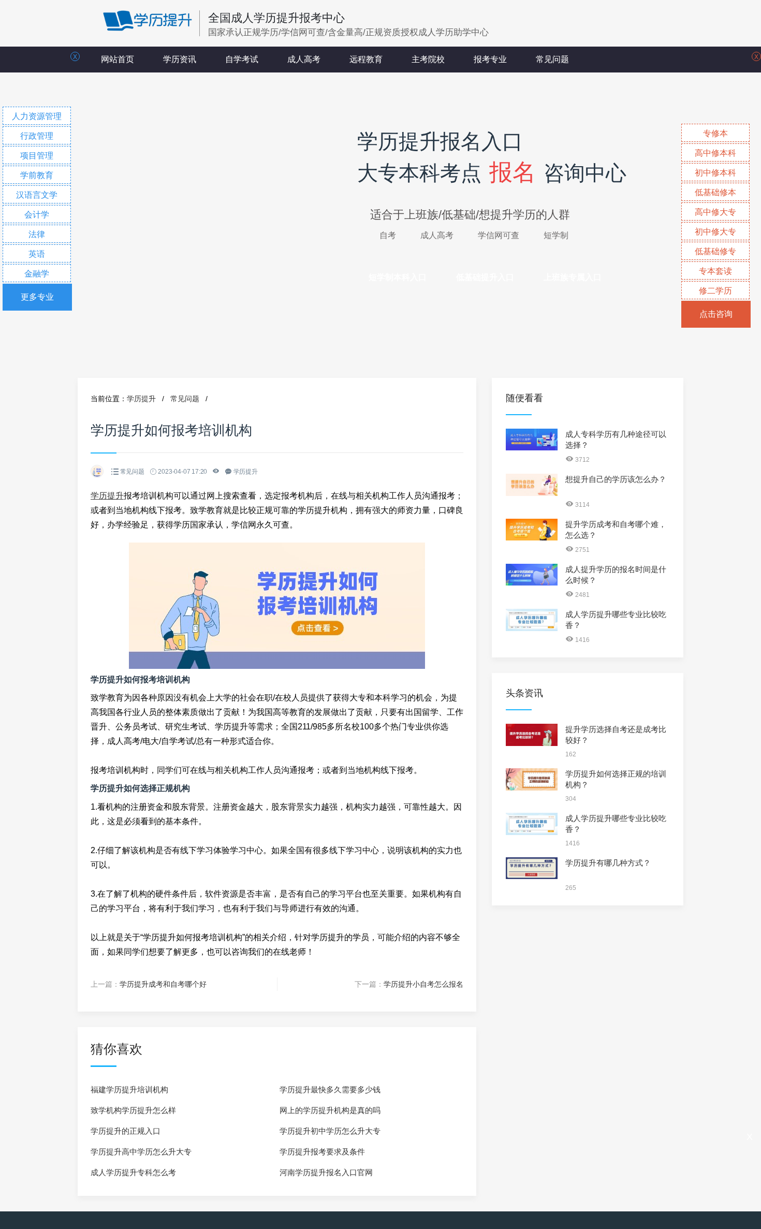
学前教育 (36, 175)
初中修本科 (715, 172)
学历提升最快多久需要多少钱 (330, 1089)
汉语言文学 (36, 195)
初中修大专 (715, 231)
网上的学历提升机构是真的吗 (330, 1110)
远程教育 (366, 59)
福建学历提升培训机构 (129, 1089)
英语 (36, 254)
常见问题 (552, 59)
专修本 (715, 133)
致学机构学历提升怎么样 (133, 1110)
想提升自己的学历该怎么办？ (615, 479)
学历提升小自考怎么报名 (423, 984)
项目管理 (36, 155)
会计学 (36, 214)
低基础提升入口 (485, 277)
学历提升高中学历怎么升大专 (141, 1151)
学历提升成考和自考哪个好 (163, 984)
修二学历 (715, 290)
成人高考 (303, 59)
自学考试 (241, 59)
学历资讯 (179, 59)
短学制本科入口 (398, 277)
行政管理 (36, 135)
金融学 (36, 273)
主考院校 (428, 59)
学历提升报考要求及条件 (322, 1151)
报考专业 (490, 59)
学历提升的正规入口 (125, 1130)
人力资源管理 (37, 116)
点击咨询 (716, 314)
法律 (36, 234)
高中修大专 (715, 212)
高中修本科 (715, 153)
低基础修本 (715, 192)
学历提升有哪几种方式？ (608, 862)
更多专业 (37, 296)
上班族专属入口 (573, 277)
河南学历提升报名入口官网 (326, 1172)
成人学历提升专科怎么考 (133, 1172)
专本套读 (715, 271)
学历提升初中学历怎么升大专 (330, 1130)
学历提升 (141, 398)
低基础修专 (715, 251)
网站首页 (117, 59)
